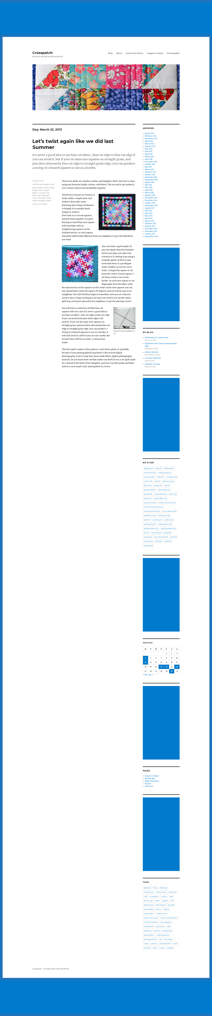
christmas (149, 477)
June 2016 (148, 159)
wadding (148, 545)
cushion (148, 481)
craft (34, 184)
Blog (110, 53)
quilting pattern (151, 528)
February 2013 (150, 223)
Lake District (164, 490)
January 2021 (150, 146)
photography (45, 184)
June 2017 (148, 151)
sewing (148, 537)
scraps (167, 533)
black (46, 188)
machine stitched (152, 511)
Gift (166, 485)
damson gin (168, 481)
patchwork (164, 515)
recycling (156, 533)
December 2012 (151, 229)
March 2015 (149, 169)
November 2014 (151, 177)
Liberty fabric (160, 498)
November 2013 (151, 200)
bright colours (37, 190)
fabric (34, 195)
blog (158, 468)
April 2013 (149, 218)
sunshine (148, 541)
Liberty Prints (150, 503)
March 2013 (149, 221)
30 (172, 671)
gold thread (149, 490)
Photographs (173, 53)
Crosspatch (42, 53)
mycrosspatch (169, 511)
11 (145, 662)
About (119, 53)
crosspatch (171, 477)
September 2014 (151, 180)
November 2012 (151, 231)
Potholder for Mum (152, 364)
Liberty (148, 498)
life (38, 184)
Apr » (150, 675)
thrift (158, 541)
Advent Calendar (151, 352)
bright (51, 188)
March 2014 (149, 193)
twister (49, 198)
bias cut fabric (37, 188)
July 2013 (148, 211)
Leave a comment (39, 204)
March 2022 (149, 133)
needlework (150, 515)
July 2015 (148, 167)
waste (48, 201)
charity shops (164, 473)
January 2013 (150, 226)
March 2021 (149, 144)
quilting (169, 520)
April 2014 (149, 190)
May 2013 (148, 216)
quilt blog (157, 520)
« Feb (145, 675)
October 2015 (150, 164)
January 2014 (150, 195)
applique (148, 468)
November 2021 (151, 139)
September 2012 (151, 236)
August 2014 (149, 182)
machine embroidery (153, 507)
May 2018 (148, 149)
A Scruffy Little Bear (153, 358)
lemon (173, 494)
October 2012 (150, 234)
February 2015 (150, 172)
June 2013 (148, 213)
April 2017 (148, 154)
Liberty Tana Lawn (167, 503)
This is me (149, 786)
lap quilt (148, 494)
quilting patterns (168, 528)
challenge (169, 468)
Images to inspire (155, 53)
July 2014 (148, 185)
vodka (167, 541)
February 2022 (151, 136)
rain (146, 533)
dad (157, 481)
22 (166, 667)
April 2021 (149, 141)
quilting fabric (165, 524)
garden (158, 485)
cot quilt (41, 193)
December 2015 (151, 162)
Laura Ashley (161, 494)
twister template (39, 201)
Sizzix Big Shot (161, 537)
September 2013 (151, 205)
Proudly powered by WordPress (56, 969)
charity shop (150, 473)
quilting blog (150, 524)
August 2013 (149, 208)
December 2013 (151, 198)
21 (161, 667)
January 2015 (150, 175)
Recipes (148, 784)
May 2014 (148, 187)
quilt (52, 184)
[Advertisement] (74, 17)
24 (177, 667)
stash (174, 537)
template (42, 198)
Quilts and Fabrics (134, 53)
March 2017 (149, 157)
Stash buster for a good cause (156, 338)
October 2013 (150, 203)
